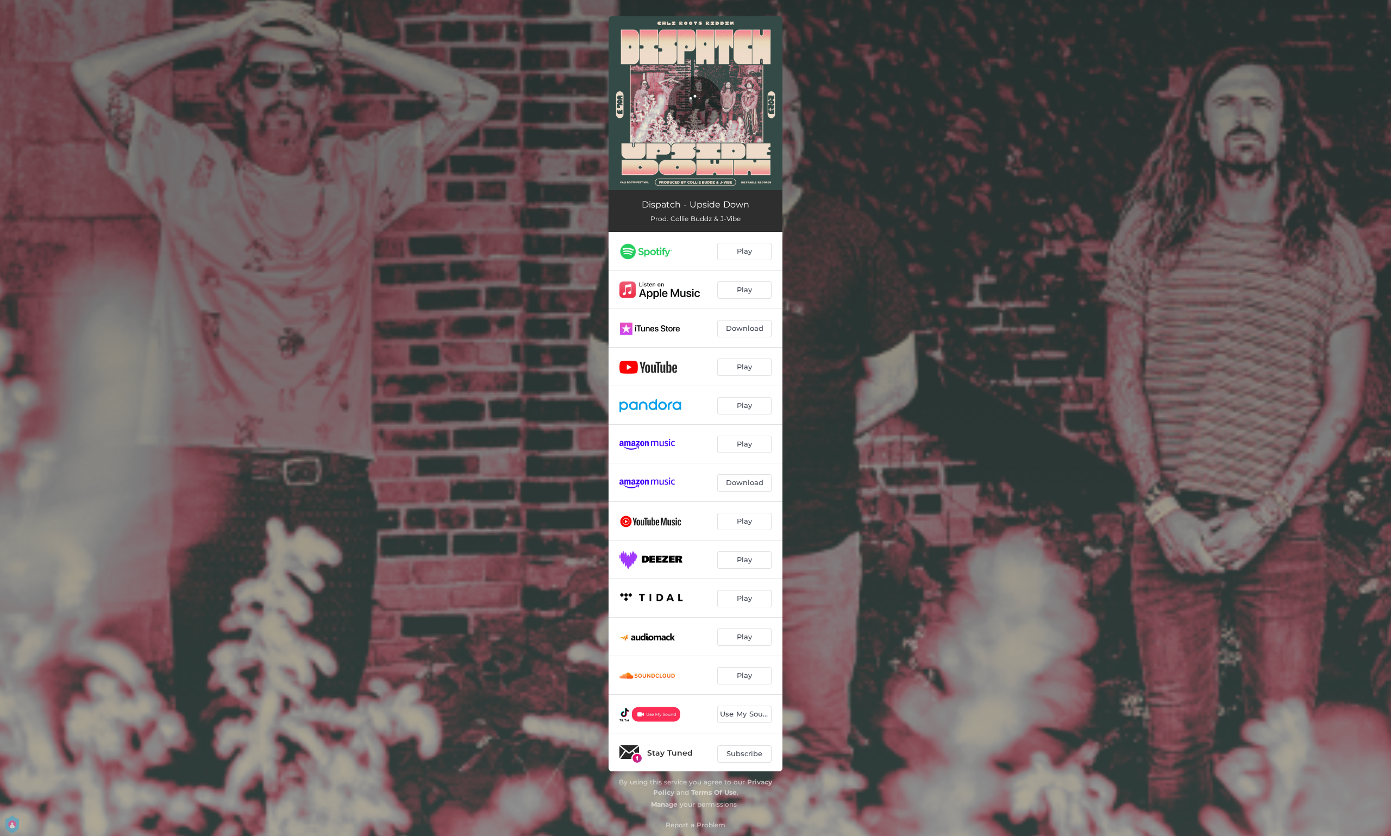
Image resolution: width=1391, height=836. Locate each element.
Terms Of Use (714, 792)
